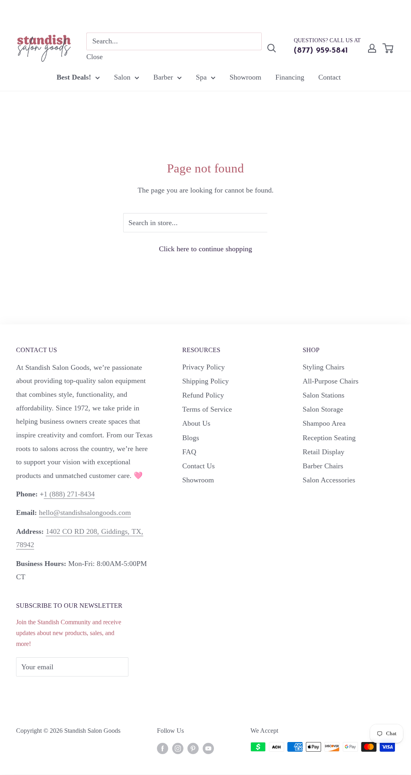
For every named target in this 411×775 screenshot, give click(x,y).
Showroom (245, 77)
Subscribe (43, 691)
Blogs (190, 438)
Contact (329, 77)
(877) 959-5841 (321, 51)
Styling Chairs (323, 367)
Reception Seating (329, 438)
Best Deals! (74, 77)
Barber (163, 77)
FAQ (189, 452)
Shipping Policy (205, 381)
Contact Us (198, 466)
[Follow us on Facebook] (162, 748)
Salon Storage (323, 409)
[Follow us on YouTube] (208, 748)
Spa (201, 77)
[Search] (252, 41)
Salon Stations (323, 395)
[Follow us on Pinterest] (193, 748)
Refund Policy (203, 395)
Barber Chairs (323, 466)
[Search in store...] (277, 222)
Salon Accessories (329, 480)
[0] (388, 48)
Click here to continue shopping (205, 249)
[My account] (372, 48)
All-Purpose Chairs (330, 381)
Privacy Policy (203, 367)
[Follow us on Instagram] (177, 748)
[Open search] (271, 48)
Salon (122, 77)
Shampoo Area (324, 423)
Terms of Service (207, 409)
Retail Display (323, 452)
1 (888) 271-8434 (69, 494)
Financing (289, 77)
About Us (196, 423)
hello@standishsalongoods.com (85, 512)
